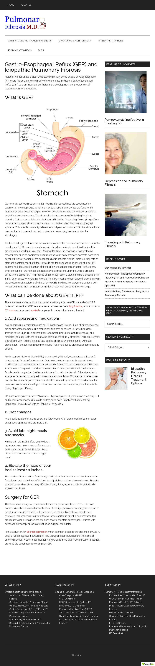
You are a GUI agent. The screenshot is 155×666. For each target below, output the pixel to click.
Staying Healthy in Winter (118, 267)
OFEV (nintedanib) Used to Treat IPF (126, 599)
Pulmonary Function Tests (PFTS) (75, 609)
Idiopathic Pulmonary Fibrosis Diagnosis (74, 592)
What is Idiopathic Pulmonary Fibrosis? (23, 592)
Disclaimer (77, 655)
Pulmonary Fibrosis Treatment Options (123, 592)
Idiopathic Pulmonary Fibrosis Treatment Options (138, 376)
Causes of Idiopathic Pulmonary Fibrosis (28, 602)
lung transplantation (36, 531)
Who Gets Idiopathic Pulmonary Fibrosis (28, 606)
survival (34, 310)
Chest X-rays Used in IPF (70, 595)
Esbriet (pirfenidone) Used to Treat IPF (127, 595)
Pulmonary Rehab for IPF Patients (125, 602)
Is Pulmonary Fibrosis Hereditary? (25, 619)
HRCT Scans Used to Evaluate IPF (75, 602)
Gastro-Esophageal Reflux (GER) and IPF (28, 609)
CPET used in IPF (67, 599)
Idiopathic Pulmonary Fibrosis (33, 22)
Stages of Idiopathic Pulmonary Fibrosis (78, 616)
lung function (75, 306)
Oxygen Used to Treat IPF (121, 612)
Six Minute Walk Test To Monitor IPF (76, 612)
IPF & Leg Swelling (117, 623)
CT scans (10, 310)
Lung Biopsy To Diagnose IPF (73, 606)
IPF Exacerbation (117, 633)
